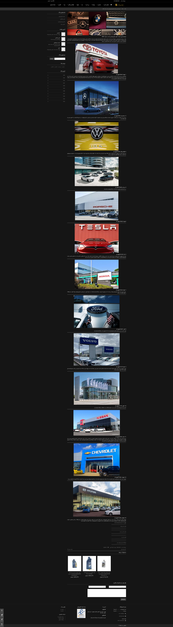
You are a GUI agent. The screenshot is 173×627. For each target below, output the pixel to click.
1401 (64, 83)
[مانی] (63, 49)
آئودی (59, 5)
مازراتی (99, 5)
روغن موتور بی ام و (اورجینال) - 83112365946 (89, 573)
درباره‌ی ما (62, 611)
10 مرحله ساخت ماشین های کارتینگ (53, 34)
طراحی (56, 67)
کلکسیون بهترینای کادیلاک (55, 39)
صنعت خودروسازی (62, 16)
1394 (64, 101)
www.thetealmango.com (119, 522)
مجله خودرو (52, 5)
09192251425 (121, 616)
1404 (64, 75)
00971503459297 (121, 620)
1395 (64, 99)
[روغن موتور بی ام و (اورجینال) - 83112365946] (89, 563)
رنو (64, 5)
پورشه (93, 5)
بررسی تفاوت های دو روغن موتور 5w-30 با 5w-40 (54, 45)
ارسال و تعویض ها (61, 617)
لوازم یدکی (106, 5)
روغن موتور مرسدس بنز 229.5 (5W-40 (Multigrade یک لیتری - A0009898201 (74, 574)
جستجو (52, 58)
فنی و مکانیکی (62, 19)
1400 (64, 85)
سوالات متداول (61, 619)
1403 (64, 78)
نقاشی (52, 67)
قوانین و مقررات (61, 618)
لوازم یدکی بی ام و (123, 531)
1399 (64, 88)
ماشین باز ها (63, 24)
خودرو (63, 67)
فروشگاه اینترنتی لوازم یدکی (121, 542)
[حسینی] (63, 34)
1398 (64, 91)
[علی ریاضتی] (63, 39)
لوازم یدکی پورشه (123, 526)
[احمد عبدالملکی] (63, 44)
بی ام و (87, 5)
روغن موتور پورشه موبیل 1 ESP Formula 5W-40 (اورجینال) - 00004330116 (104, 574)
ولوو (78, 5)
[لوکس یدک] (119, 4)
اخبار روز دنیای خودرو (61, 21)
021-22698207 (121, 613)
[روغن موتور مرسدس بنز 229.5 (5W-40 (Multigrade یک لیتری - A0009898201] (74, 563)
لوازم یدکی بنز (124, 537)
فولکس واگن (71, 5)
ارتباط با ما (62, 609)
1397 (64, 93)
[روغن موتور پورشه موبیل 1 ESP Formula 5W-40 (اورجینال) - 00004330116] (104, 563)
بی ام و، (59, 67)
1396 (64, 96)
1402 (64, 80)
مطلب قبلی (123, 549)
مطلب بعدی (71, 549)
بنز (82, 5)
